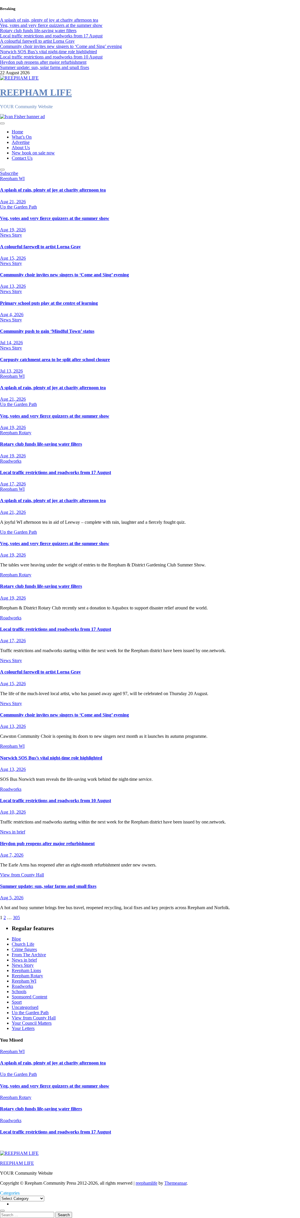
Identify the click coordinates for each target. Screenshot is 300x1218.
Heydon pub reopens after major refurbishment (47, 843)
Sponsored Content (29, 996)
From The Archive (29, 954)
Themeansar (175, 1183)
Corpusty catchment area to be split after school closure (55, 359)
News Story (11, 234)
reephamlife (146, 1183)
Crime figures (24, 949)
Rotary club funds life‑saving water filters (41, 444)
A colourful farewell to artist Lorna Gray (40, 246)
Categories (10, 1193)
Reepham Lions (26, 970)
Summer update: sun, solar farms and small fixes (48, 886)
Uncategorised (25, 1007)
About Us (21, 147)
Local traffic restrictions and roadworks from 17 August (55, 472)
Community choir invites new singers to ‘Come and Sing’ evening (64, 274)
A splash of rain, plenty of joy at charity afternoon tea (53, 189)
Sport (17, 1002)
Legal (87, 1143)
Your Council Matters (32, 1023)
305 (16, 917)
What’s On (22, 137)
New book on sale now (33, 152)
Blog (16, 938)
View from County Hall (22, 874)
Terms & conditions (19, 1143)
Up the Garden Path (18, 206)
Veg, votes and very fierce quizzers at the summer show (54, 218)
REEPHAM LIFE (36, 92)
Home (17, 131)
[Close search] (2, 1211)
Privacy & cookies (60, 1143)
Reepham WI (12, 178)
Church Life (23, 944)
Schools (19, 991)
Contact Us (22, 158)
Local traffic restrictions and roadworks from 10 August (55, 800)
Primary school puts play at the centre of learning (49, 303)
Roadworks (10, 461)
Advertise (21, 142)
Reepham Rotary (15, 432)
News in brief (12, 831)
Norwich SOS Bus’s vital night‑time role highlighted (51, 757)
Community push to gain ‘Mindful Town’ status (47, 331)
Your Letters (23, 1028)
